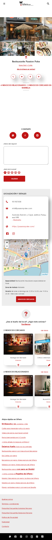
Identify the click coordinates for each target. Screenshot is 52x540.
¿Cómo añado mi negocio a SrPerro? (15, 442)
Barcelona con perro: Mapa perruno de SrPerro (19, 460)
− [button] (7, 246)
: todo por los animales (17, 446)
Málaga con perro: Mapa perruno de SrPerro (18, 465)
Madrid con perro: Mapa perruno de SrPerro (18, 483)
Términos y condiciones (10, 504)
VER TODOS (44, 330)
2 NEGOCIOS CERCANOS (38, 85)
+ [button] (7, 242)
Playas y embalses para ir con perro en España (19, 487)
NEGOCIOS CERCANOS (26, 299)
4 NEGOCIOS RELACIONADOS (13, 85)
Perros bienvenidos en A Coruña (14, 437)
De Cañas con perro (9, 455)
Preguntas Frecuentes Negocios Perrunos (17, 513)
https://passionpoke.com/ (23, 226)
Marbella (17, 220)
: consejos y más (15, 424)
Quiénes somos (7, 499)
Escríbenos (26, 324)
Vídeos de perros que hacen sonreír (15, 433)
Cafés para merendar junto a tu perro (16, 428)
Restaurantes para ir (18, 469)
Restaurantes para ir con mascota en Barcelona (19, 451)
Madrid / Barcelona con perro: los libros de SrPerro (20, 478)
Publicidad (6, 522)
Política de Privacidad (10, 517)
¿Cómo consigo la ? (17, 474)
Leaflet (45, 274)
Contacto (5, 526)
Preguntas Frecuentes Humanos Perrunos (17, 508)
